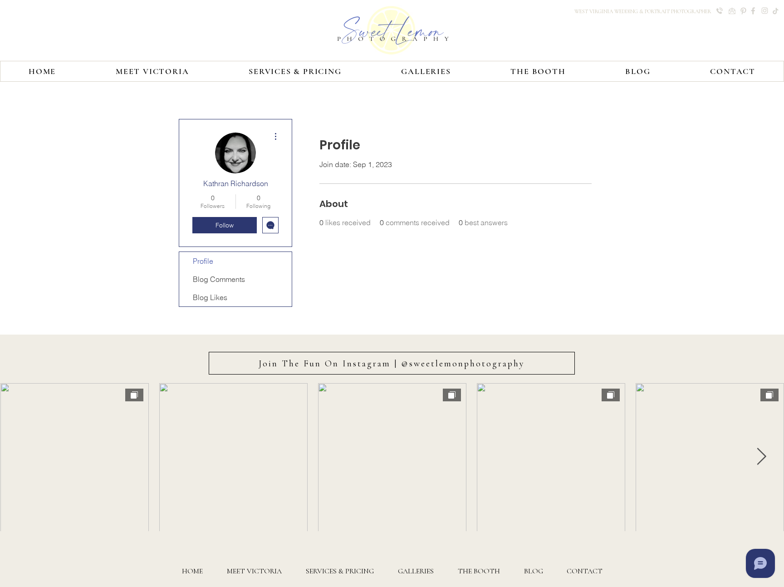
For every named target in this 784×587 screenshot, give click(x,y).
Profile (203, 261)
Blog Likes (210, 297)
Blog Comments (219, 279)
